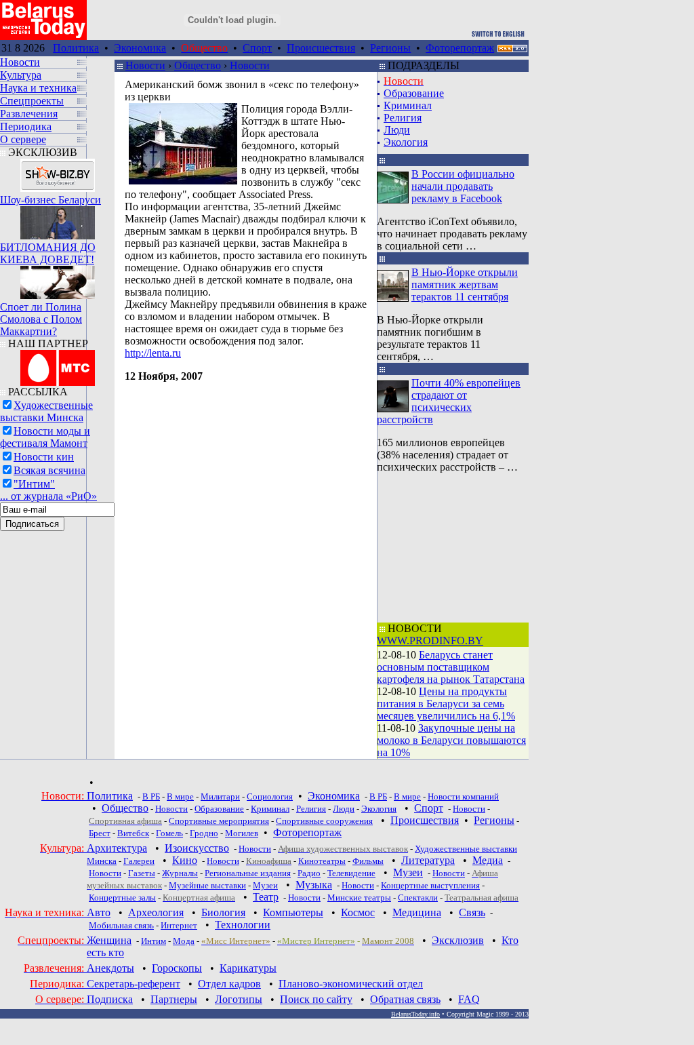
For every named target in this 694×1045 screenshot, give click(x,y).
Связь (472, 912)
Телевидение (351, 873)
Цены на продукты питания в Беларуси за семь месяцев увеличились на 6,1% (446, 704)
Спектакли (418, 897)
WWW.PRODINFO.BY (430, 640)
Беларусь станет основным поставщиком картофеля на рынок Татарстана (451, 667)
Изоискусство (197, 848)
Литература (428, 860)
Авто (98, 912)
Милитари (220, 796)
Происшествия (321, 48)
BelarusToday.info (415, 1014)
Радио (309, 873)
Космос (358, 912)
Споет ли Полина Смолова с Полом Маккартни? (41, 319)
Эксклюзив (458, 940)
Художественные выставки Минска (46, 411)
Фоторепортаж (460, 48)
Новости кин (44, 456)
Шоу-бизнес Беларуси (50, 199)
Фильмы (368, 861)
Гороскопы (177, 968)
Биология (223, 912)
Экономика (140, 48)
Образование (414, 93)
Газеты (141, 873)
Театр (266, 897)
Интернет (179, 925)
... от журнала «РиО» (48, 496)
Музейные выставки (207, 885)
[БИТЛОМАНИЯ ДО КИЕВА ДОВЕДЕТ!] (57, 219)
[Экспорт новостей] (512, 48)
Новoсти (304, 897)
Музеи (408, 872)
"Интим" (34, 484)
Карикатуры (248, 968)
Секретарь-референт (133, 983)
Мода (184, 941)
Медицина (416, 912)
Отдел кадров (229, 983)
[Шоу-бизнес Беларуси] (57, 172)
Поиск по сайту (316, 999)
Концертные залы (122, 897)
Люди (397, 130)
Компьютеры (293, 912)
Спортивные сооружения (324, 821)
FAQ (469, 999)
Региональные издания (248, 873)
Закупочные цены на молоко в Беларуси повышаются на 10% (451, 740)
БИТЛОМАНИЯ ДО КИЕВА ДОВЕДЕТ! (48, 253)
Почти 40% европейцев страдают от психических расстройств (448, 401)
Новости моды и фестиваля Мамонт (45, 437)
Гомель (169, 833)
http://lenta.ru (153, 353)
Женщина (109, 940)
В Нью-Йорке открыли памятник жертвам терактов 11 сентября (464, 284)
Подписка (110, 999)
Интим (153, 941)
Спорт (257, 48)
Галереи (139, 861)
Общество (197, 65)
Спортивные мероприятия (219, 821)
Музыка (313, 884)
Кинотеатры (322, 861)
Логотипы (238, 999)
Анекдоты (110, 968)
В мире (180, 796)
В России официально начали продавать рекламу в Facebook (462, 186)
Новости (145, 65)
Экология (406, 142)
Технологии (242, 924)
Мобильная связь (121, 925)
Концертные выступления (430, 885)
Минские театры (359, 897)
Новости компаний (463, 796)
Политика (76, 48)
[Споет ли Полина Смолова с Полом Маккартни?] (57, 279)
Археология (156, 912)
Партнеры (173, 999)
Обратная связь (405, 999)
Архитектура (117, 848)
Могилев (241, 833)
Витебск (133, 833)
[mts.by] (57, 364)
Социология (270, 796)
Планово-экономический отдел (351, 983)
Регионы (390, 48)
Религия (403, 117)
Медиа (487, 860)
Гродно (204, 833)
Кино (184, 860)
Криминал (408, 105)
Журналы (180, 873)
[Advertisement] (451, 548)
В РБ (151, 796)
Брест (99, 833)
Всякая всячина (49, 470)
